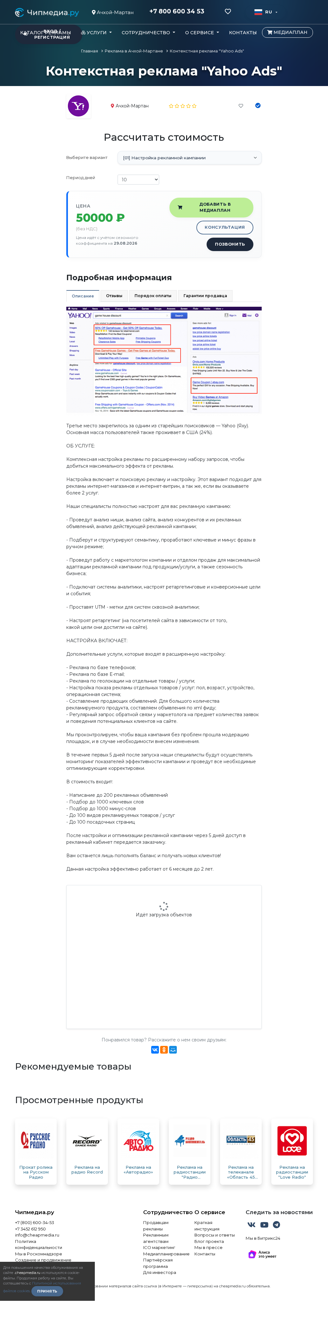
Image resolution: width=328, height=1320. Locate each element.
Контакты (243, 33)
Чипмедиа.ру (34, 1212)
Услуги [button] (97, 33)
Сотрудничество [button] (146, 33)
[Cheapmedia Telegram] (276, 1226)
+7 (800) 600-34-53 (34, 1222)
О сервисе (209, 1212)
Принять (47, 1291)
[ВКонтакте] (155, 1050)
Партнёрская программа (158, 1263)
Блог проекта (209, 1241)
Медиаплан (290, 32)
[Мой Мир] (173, 1050)
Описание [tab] (83, 296)
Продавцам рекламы (155, 1225)
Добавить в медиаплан (215, 207)
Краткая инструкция (206, 1225)
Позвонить (230, 244)
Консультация (225, 227)
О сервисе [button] (200, 33)
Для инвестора (159, 1272)
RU (268, 12)
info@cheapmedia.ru (37, 1234)
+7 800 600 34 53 (176, 11)
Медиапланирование (164, 1253)
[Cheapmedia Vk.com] (252, 1226)
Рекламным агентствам (155, 1238)
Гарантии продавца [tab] (205, 295)
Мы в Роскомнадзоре (38, 1253)
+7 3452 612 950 (30, 1228)
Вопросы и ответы (214, 1234)
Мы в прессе (208, 1247)
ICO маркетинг (159, 1247)
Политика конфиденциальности (38, 1244)
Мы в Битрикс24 (263, 1238)
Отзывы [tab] (114, 295)
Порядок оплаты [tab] (153, 295)
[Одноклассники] (164, 1050)
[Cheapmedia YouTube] (264, 1226)
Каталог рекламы (45, 33)
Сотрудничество (164, 1212)
